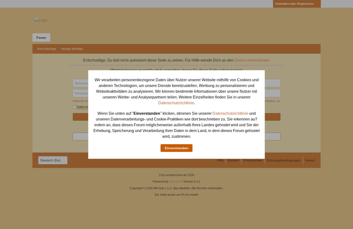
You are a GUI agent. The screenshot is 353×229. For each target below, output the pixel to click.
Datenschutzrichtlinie (176, 103)
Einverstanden (177, 148)
